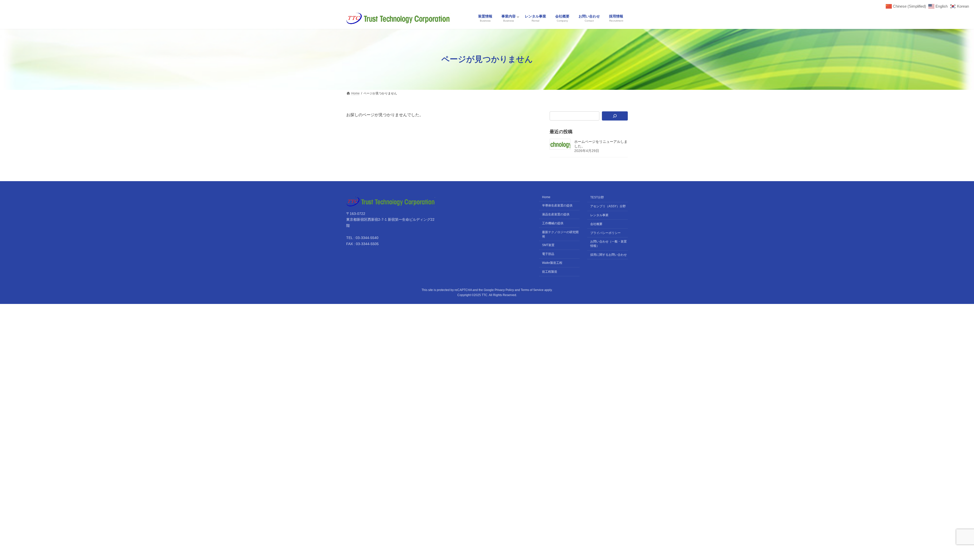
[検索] (615, 116)
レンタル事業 (599, 215)
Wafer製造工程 (552, 263)
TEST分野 (597, 197)
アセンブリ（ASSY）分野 (608, 206)
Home (546, 197)
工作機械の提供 (552, 223)
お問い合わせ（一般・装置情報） (608, 244)
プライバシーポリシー (605, 232)
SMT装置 (548, 245)
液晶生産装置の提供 (555, 214)
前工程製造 (549, 271)
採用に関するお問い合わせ (608, 254)
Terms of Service (532, 290)
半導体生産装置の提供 (557, 205)
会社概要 (596, 224)
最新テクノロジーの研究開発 (560, 234)
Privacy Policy (504, 290)
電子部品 (548, 254)
